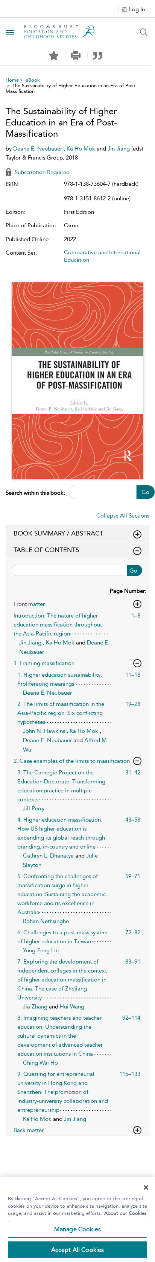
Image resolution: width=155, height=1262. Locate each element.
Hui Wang (72, 1006)
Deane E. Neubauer (38, 148)
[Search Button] (143, 32)
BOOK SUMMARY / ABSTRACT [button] (58, 533)
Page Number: (128, 591)
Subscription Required (41, 172)
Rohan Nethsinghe (46, 921)
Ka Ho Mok (82, 148)
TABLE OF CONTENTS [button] (46, 549)
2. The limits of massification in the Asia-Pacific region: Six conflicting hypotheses (60, 713)
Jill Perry (33, 808)
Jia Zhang (36, 1006)
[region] (77, 1219)
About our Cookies (125, 1213)
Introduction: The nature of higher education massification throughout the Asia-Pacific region (58, 624)
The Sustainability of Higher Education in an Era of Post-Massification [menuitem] (71, 88)
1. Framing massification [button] (44, 663)
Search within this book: (35, 492)
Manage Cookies (77, 1229)
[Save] (54, 55)
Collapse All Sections (122, 515)
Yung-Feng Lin (41, 950)
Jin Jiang (119, 148)
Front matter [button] (29, 604)
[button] (76, 55)
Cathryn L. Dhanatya (49, 855)
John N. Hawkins (45, 731)
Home (12, 80)
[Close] (146, 1187)
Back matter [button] (29, 1130)
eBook (33, 80)
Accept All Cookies (77, 1249)
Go (145, 492)
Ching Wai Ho (40, 1062)
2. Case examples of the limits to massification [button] (72, 761)
